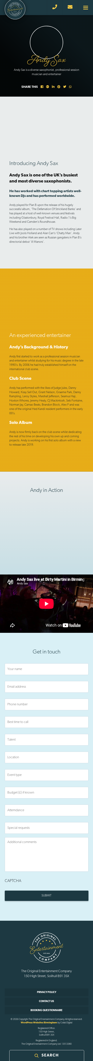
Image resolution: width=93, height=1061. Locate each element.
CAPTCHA (13, 881)
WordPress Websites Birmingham (39, 1023)
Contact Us (46, 1001)
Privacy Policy (46, 992)
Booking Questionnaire (46, 1010)
